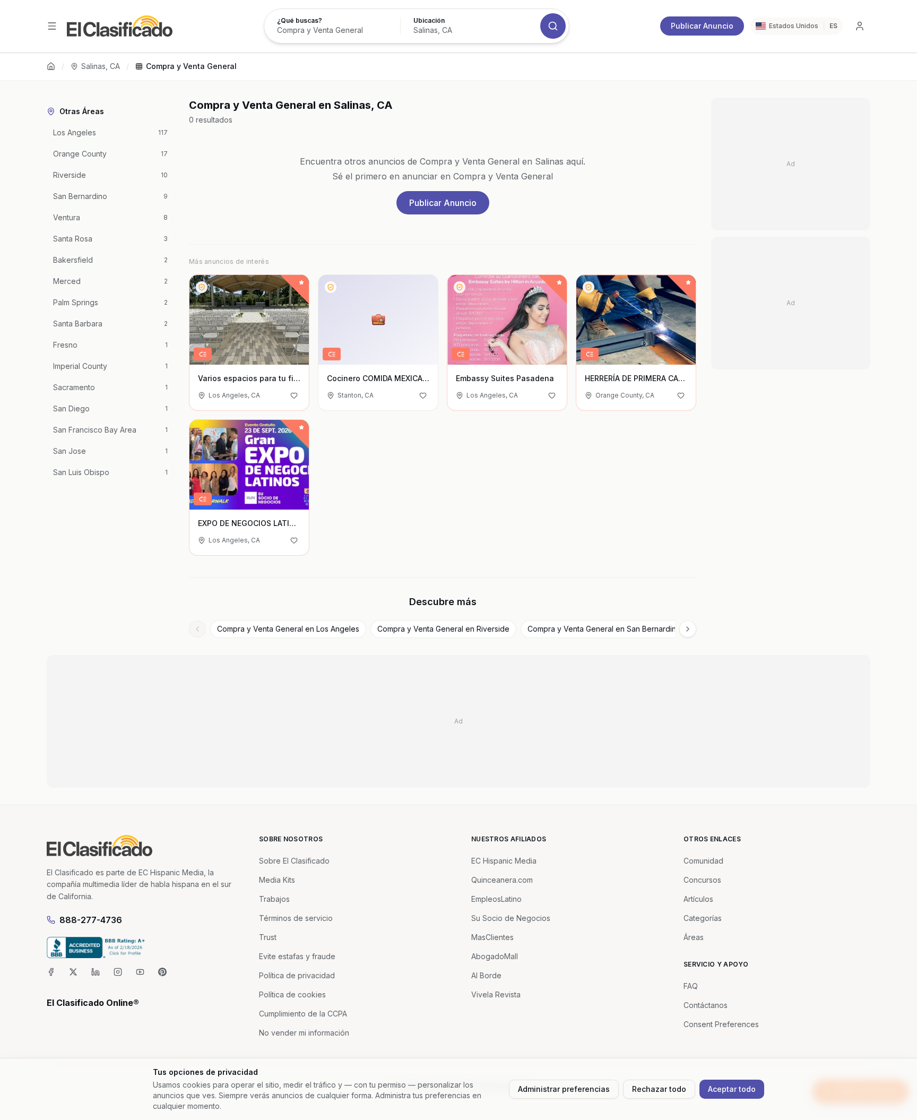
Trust (267, 937)
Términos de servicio (296, 918)
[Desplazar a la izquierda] (197, 629)
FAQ (691, 985)
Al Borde (486, 975)
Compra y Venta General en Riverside (443, 628)
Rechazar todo (659, 1088)
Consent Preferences (721, 1024)
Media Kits (277, 879)
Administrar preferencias (564, 1088)
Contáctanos (706, 1005)
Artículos (698, 898)
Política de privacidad (297, 975)
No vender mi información (304, 1032)
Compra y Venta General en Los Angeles (288, 628)
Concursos (702, 879)
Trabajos (274, 898)
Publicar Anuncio (702, 25)
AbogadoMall (494, 956)
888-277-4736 (90, 920)
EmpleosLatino (496, 898)
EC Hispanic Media (504, 860)
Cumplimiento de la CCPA (303, 1013)
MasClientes (492, 937)
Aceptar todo (732, 1088)
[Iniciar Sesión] (859, 26)
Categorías (703, 918)
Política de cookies (292, 994)
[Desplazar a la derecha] (687, 629)
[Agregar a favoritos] (294, 395)
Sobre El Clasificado (294, 860)
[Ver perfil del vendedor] (201, 287)
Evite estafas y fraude (297, 956)
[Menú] (52, 26)
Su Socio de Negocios (510, 918)
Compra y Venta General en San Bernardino (604, 628)
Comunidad (703, 860)
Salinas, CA (100, 66)
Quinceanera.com (502, 879)
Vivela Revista (496, 994)
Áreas (694, 937)
